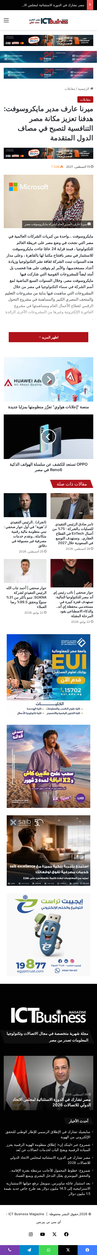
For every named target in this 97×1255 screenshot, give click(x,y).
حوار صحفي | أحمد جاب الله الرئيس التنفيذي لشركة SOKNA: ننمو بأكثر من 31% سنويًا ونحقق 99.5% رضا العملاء (26, 597)
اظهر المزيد (49, 337)
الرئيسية (84, 89)
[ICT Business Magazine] (48, 20)
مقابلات (70, 89)
